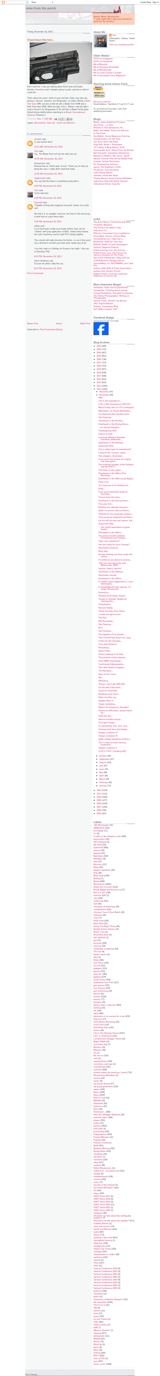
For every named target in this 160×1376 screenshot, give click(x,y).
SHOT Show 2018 (101, 1199)
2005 (99, 813)
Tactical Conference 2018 (105, 1268)
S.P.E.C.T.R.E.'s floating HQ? (112, 751)
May (101, 772)
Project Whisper (101, 1137)
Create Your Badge (111, 321)
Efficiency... (104, 681)
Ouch (96, 1109)
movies (96, 1078)
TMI (95, 1308)
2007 (99, 807)
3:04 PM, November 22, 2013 (47, 221)
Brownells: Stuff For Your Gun (108, 242)
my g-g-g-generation (103, 1086)
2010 (99, 797)
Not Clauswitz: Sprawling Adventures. (111, 153)
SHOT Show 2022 (101, 1210)
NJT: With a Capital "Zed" (105, 309)
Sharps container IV (108, 732)
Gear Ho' (51, 123)
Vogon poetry (99, 1325)
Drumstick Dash (101, 935)
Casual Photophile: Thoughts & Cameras (113, 293)
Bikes (96, 867)
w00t (95, 1327)
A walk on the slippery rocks (107, 836)
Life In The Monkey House (106, 1033)
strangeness (99, 1246)
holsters (97, 1002)
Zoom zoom (99, 1364)
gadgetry (97, 968)
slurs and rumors (101, 1226)
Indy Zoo (97, 1019)
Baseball (97, 859)
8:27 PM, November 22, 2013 (47, 268)
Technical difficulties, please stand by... (115, 711)
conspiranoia (99, 909)
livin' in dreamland (102, 1036)
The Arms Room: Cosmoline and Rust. (112, 222)
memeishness (100, 1061)
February (103, 782)
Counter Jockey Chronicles (106, 161)
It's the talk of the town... (110, 687)
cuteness (97, 915)
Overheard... (99, 1112)
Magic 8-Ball (99, 1041)
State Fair (98, 1243)
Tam (36, 151)
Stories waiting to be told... (111, 654)
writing (96, 1353)
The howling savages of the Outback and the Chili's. (116, 465)
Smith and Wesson (66, 123)
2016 (99, 379)
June (102, 769)
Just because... (105, 631)
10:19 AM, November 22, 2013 (48, 159)
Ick (94, 1010)
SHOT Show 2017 (101, 1196)
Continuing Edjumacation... (111, 664)
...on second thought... (109, 427)
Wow (95, 1350)
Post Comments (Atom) (51, 329)
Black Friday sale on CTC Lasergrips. (116, 407)
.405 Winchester (101, 825)
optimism (98, 1106)
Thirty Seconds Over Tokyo (111, 611)
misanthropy (99, 1067)
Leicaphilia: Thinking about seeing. (110, 290)
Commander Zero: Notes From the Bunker (113, 150)
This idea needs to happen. (111, 667)
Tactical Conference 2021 (105, 1274)
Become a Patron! (102, 102)
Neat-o (96, 1092)
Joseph (37, 139)
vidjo (95, 1322)
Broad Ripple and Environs (106, 890)
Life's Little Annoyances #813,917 (114, 404)
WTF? (96, 1355)
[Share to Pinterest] (71, 119)
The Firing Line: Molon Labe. (107, 227)
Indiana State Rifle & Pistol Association (112, 268)
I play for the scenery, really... (112, 453)
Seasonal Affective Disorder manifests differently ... (111, 438)
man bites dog (100, 1044)
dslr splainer (99, 937)
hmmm (96, 999)
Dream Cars (99, 932)
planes (96, 1120)
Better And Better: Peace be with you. (111, 130)
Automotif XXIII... (106, 446)
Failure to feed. (105, 434)
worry (96, 1347)
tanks (96, 1296)
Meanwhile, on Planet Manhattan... (115, 411)
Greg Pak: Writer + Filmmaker (107, 144)
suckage (97, 1251)
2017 (99, 376)
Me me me (98, 1055)
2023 (99, 356)
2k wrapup (98, 831)
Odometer (98, 1103)
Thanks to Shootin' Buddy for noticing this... (112, 600)
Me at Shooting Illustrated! (106, 67)
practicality (98, 1131)
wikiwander (98, 1336)
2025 (99, 349)
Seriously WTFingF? (103, 1188)
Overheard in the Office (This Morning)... (112, 474)
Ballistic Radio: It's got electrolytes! (110, 244)
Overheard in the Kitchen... (111, 421)
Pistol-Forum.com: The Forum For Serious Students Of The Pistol (110, 254)
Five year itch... (105, 504)
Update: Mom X (105, 701)
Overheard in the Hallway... (111, 443)
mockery (97, 1069)
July (101, 766)
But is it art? (99, 892)
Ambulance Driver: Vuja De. (106, 184)
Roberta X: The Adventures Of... (108, 128)
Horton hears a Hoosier (104, 1005)
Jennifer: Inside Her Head (105, 175)
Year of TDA (99, 1358)
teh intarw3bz (99, 1302)
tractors (97, 1310)
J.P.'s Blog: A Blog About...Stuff (108, 147)
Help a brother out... (108, 697)
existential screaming (103, 949)
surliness (97, 1257)
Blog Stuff (98, 875)
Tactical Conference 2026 (105, 1288)
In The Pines (99, 133)
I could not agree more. (109, 614)
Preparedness (100, 1134)
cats (95, 898)
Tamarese (98, 1294)
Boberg (96, 878)
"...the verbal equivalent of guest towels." (114, 528)
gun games (98, 985)
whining (97, 1333)
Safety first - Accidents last (106, 1171)
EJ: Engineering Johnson (105, 164)
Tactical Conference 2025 (105, 1285)
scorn (96, 1182)
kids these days (100, 1027)
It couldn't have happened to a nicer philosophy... (115, 583)
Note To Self (99, 1098)
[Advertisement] (58, 298)
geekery (97, 977)
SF (94, 1190)
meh (95, 1058)
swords (96, 1260)
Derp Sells (98, 923)
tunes (96, 1316)
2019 (99, 369)
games (96, 971)
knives (96, 1030)
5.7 (94, 833)
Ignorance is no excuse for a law (109, 1016)
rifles (95, 1162)
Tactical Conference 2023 (105, 1280)
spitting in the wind (102, 1237)
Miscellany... (104, 647)
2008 (99, 803)
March (102, 779)
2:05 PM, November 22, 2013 (47, 186)
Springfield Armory (102, 1240)
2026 (99, 346)
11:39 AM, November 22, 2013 (48, 174)
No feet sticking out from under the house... (115, 555)
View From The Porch (41, 8)
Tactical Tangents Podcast (106, 247)
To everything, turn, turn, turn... (113, 726)
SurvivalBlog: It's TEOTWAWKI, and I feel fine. (113, 264)
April (102, 776)
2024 (99, 352)
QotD (95, 1145)
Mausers (97, 1050)
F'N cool (97, 951)
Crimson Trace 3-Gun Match (106, 912)
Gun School (99, 988)
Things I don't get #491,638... (112, 684)
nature (96, 1089)
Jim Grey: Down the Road (105, 142)
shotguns (97, 1213)
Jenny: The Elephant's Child (107, 167)
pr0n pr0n (98, 1129)
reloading (98, 1154)
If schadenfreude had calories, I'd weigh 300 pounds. (114, 588)
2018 (99, 372)
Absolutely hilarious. (108, 548)
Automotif (98, 847)
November (104, 395)
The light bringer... (107, 722)
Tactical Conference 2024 (105, 1282)
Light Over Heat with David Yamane (110, 181)
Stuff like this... (105, 716)
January (103, 786)
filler (95, 957)
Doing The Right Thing (104, 926)
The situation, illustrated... (111, 456)
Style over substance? (109, 541)
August (103, 762)
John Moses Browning (104, 1022)
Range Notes (99, 1151)
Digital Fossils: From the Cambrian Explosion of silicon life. (110, 275)
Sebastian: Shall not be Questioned (110, 287)
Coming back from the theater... (113, 729)
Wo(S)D (97, 1339)
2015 (99, 382)
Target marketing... (107, 704)
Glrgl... (101, 488)
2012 (99, 790)
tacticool (97, 1291)
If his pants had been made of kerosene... (112, 493)
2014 (99, 386)
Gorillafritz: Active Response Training (111, 136)
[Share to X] (65, 119)
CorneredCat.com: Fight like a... (108, 239)
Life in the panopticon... (110, 401)
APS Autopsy (99, 842)
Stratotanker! (104, 604)
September (104, 759)
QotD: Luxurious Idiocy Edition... (114, 510)
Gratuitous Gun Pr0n (103, 982)
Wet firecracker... (106, 621)
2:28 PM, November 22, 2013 (47, 198)
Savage (96, 1173)
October (103, 756)
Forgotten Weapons (102, 225)
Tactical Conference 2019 (105, 1271)
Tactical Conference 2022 (105, 1277)
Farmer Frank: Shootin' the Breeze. (110, 301)
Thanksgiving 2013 (107, 431)
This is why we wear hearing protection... (112, 743)
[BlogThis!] (62, 119)
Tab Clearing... (105, 417)
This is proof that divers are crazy (114, 637)
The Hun (102, 617)
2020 (99, 366)
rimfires (97, 1165)
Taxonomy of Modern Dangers (107, 1299)
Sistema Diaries (101, 1223)
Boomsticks (40, 123)
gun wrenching (100, 991)
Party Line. (103, 482)
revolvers (97, 1159)
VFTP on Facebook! (102, 61)
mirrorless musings (102, 1064)
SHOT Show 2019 (101, 1202)
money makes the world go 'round (110, 1072)
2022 (99, 359)
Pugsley (97, 1140)
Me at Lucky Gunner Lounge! (107, 73)
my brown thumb (101, 1084)
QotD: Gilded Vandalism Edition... (114, 739)
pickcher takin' (100, 1117)
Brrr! (100, 627)
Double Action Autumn (104, 929)
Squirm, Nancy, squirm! (109, 568)
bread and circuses (102, 887)
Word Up (97, 1344)
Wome (96, 1341)
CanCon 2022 (99, 895)
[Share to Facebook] (68, 119)
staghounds (40, 178)
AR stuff (97, 845)
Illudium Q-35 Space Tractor (111, 596)
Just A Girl (98, 1024)
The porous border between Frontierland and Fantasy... (112, 537)
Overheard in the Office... (110, 532)
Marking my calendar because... (113, 507)
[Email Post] (55, 119)
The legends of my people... (111, 634)
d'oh (95, 918)
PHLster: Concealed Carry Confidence (111, 233)
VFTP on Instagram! (103, 58)
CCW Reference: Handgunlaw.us (109, 260)
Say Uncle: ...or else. (103, 125)
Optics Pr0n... (105, 651)
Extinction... (104, 592)
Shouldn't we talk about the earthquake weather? (112, 1217)
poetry (96, 1123)
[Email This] (59, 119)
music (96, 1081)
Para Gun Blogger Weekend (106, 1114)
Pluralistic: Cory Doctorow (106, 170)
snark (96, 1232)
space (96, 1235)
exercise (97, 946)
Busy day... (103, 551)
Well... (101, 397)
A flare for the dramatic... (110, 641)
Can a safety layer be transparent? (114, 449)
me (94, 1053)
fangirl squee (99, 954)
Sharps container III (108, 736)
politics (97, 1126)
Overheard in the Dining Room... (114, 424)
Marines (97, 1047)
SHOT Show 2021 (101, 1207)
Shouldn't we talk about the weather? (111, 1221)
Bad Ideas (98, 856)
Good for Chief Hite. (108, 691)
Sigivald (38, 202)
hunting (97, 1008)
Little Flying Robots (102, 172)
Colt (95, 904)
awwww (97, 853)
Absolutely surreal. (107, 575)
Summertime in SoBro (104, 1254)
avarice (96, 850)
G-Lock (96, 965)
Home (59, 323)
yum (95, 1361)
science (97, 1179)
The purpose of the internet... (112, 657)
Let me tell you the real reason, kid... (116, 520)
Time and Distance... (108, 644)
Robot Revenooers (102, 1168)
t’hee (95, 1265)
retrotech (97, 1157)
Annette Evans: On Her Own (106, 139)
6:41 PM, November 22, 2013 (47, 256)
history (96, 996)
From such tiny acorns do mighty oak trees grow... (114, 460)
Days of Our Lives (107, 674)
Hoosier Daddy (105, 608)
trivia (95, 1313)
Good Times (99, 980)
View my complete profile (121, 44)
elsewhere (40, 89)
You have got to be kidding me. (113, 485)
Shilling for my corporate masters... (115, 514)
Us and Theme (100, 1319)
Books (96, 881)
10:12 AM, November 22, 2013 (48, 147)
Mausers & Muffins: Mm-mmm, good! (111, 156)
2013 (99, 389)
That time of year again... (110, 470)
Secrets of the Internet (104, 1185)
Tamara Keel (98, 321)
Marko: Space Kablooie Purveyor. (109, 122)
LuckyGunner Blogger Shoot (107, 1039)
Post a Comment (35, 273)
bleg (95, 873)
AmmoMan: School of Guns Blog (109, 236)
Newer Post (32, 323)
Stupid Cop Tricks (102, 1249)
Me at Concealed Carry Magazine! (109, 75)
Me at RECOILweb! (102, 70)
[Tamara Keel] (101, 334)
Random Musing (101, 1148)
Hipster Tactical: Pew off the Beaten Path (112, 158)
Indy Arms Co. (100, 230)
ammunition (99, 839)
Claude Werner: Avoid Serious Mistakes (112, 178)
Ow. (100, 677)
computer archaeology (104, 906)
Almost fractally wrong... (110, 719)
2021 (99, 362)
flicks (96, 960)
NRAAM (97, 1100)
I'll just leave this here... (110, 497)
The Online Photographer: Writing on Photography (111, 297)
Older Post (85, 323)
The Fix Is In (99, 1305)
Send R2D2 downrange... (110, 661)
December (104, 391)
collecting (98, 901)
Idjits (95, 1013)
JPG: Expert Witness (103, 303)
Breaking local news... (109, 694)
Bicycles (97, 864)
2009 (99, 800)
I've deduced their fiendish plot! (113, 414)
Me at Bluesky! (100, 64)
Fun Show (98, 963)
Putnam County (100, 1143)
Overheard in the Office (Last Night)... (116, 478)
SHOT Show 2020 (101, 1204)
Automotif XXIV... (106, 524)
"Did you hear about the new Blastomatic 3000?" (112, 564)
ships (96, 1193)
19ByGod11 (98, 828)
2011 (99, 793)
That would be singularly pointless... (116, 517)
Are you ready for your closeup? (114, 544)
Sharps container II (107, 748)
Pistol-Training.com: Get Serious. (109, 250)
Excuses (97, 943)
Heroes (96, 994)
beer (95, 861)
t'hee (95, 1263)
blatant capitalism (102, 870)
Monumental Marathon (104, 1075)
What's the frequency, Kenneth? (113, 707)
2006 (99, 810)
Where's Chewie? (101, 1330)
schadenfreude (100, 1176)
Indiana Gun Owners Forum (106, 271)
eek (95, 940)
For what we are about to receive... (115, 560)
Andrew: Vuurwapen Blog (105, 306)
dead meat (98, 920)
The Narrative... (105, 671)
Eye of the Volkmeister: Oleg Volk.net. (111, 258)
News (96, 1095)
